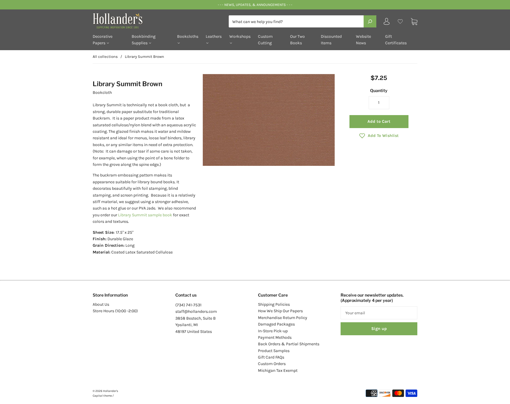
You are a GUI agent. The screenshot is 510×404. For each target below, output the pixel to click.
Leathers (214, 36)
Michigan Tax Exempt (278, 370)
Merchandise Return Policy (282, 317)
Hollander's (110, 391)
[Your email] (379, 312)
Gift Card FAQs (271, 357)
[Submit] (370, 21)
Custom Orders (272, 363)
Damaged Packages (276, 324)
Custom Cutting (265, 39)
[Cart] (414, 21)
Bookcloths (187, 36)
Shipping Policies (274, 304)
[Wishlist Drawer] (400, 21)
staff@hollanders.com (196, 311)
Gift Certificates (396, 39)
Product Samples (274, 350)
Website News (363, 39)
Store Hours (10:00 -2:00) (115, 310)
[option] (269, 120)
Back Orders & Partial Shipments (288, 343)
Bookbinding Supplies (144, 39)
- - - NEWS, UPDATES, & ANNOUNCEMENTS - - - (255, 5)
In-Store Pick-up (273, 330)
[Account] (387, 23)
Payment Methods (275, 337)
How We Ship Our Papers (280, 310)
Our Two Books (297, 39)
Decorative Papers (102, 39)
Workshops (240, 36)
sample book (160, 214)
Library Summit (133, 214)
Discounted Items (331, 39)
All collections (105, 56)
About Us (101, 304)
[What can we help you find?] (302, 21)
